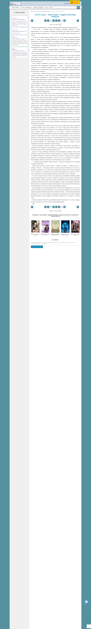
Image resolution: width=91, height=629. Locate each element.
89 (64, 20)
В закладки (67, 3)
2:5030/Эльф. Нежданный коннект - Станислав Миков (19, 50)
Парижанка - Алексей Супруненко (18, 19)
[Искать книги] (78, 7)
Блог (51, 7)
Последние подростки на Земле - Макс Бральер (19, 31)
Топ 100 (47, 7)
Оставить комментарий (37, 246)
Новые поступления (38, 7)
